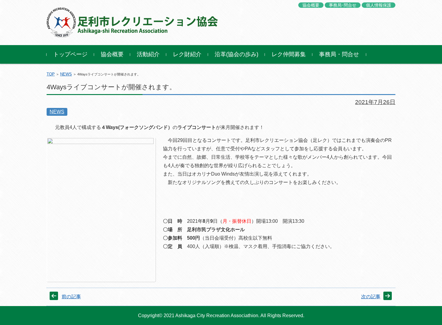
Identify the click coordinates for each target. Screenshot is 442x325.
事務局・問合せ (339, 54)
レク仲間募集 (289, 54)
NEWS (66, 74)
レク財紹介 (187, 54)
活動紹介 (148, 54)
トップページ (70, 54)
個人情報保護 (378, 5)
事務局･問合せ (342, 5)
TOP (51, 74)
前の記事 (71, 296)
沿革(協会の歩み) (236, 54)
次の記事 (370, 296)
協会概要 (310, 5)
